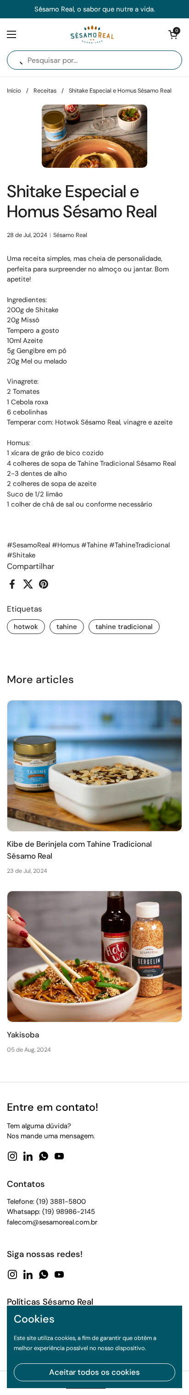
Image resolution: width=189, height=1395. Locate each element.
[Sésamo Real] (92, 34)
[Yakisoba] (94, 956)
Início (14, 90)
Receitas (44, 90)
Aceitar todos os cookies (94, 1372)
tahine (66, 626)
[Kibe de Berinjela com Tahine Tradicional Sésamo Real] (94, 766)
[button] (173, 34)
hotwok (26, 626)
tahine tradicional (124, 626)
